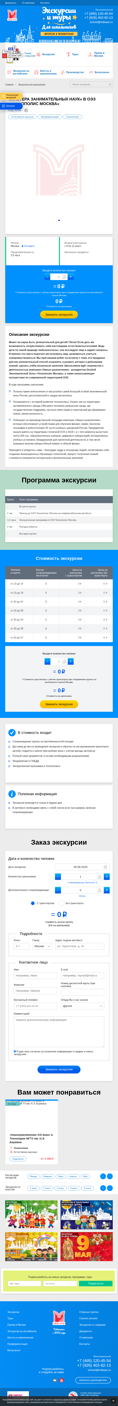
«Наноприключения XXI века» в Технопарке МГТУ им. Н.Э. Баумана (31, 1138)
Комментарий (21, 1013)
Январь (33, 1176)
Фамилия (19, 985)
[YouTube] (61, 1380)
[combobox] (42, 946)
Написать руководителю (93, 1380)
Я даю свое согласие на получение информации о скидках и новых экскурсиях (53, 1053)
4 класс (74, 1188)
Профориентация (50, 117)
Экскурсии (13, 1312)
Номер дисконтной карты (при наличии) (78, 984)
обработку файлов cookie (65, 1400)
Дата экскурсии (17, 867)
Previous (103, 1176)
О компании (28, 3)
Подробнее (18, 1159)
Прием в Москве (16, 1325)
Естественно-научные (22, 117)
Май (85, 1176)
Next (110, 1176)
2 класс (47, 1188)
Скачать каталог (88, 1318)
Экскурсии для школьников (31, 84)
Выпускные (13, 1350)
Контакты (45, 3)
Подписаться (95, 1283)
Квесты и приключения (20, 1337)
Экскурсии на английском (21, 1331)
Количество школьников (22, 876)
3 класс (60, 1188)
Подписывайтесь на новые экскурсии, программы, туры (60, 1277)
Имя (16, 969)
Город (35, 940)
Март (60, 1176)
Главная (9, 84)
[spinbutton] (59, 276)
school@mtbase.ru (101, 22)
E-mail (64, 969)
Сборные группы (89, 1312)
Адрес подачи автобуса (68, 940)
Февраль (47, 1176)
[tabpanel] (59, 172)
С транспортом (45, 903)
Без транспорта (74, 903)
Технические (72, 117)
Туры (10, 1318)
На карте (29, 246)
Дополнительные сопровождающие (28, 890)
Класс (17, 940)
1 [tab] (59, 220)
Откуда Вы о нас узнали (74, 1000)
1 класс (33, 1188)
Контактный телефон (26, 1000)
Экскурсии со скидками (92, 1325)
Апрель (73, 1176)
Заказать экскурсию (59, 314)
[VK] (54, 1380)
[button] (71, 276)
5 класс (87, 1188)
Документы (10, 3)
